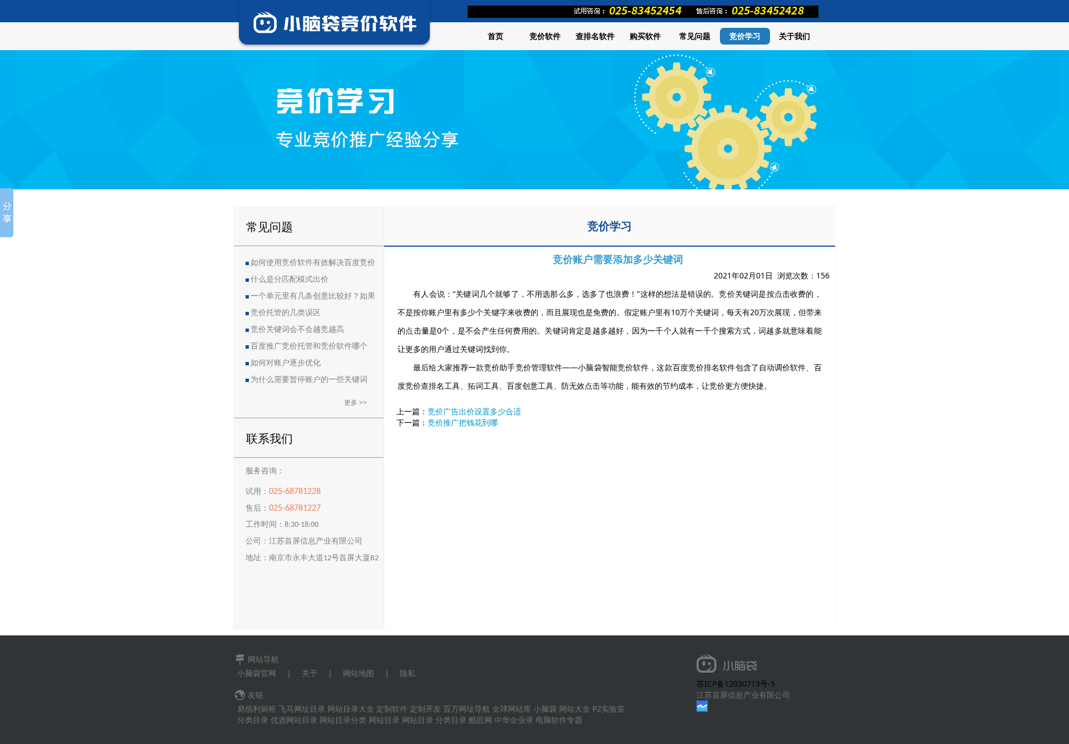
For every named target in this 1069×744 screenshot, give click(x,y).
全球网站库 (511, 708)
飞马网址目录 (301, 708)
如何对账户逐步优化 (286, 363)
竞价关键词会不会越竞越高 (297, 330)
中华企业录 (513, 719)
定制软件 (392, 708)
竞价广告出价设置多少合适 (474, 411)
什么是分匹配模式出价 (289, 280)
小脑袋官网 (256, 673)
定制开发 (425, 708)
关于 (309, 673)
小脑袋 (545, 708)
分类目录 (252, 719)
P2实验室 (608, 708)
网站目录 (384, 719)
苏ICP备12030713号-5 (736, 683)
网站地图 (358, 673)
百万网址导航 (466, 708)
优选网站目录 (294, 719)
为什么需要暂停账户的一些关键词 (309, 380)
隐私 (407, 673)
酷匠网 (480, 719)
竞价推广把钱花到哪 (463, 422)
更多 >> (355, 402)
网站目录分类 (343, 719)
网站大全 (574, 708)
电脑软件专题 (559, 719)
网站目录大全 (350, 708)
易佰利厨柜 (256, 708)
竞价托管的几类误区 (286, 313)
